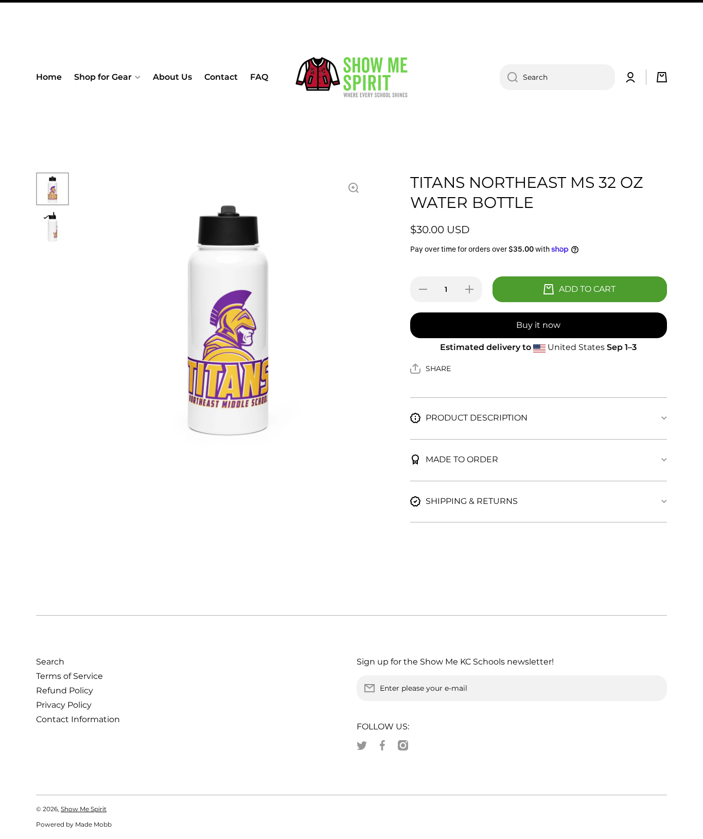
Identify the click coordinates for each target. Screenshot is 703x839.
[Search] (509, 77)
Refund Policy (64, 690)
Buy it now (538, 325)
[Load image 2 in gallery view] (52, 227)
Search (50, 662)
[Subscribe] (654, 688)
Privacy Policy (64, 705)
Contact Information (78, 719)
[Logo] (351, 77)
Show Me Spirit (84, 809)
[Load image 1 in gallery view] (52, 188)
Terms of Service (69, 676)
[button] (662, 77)
